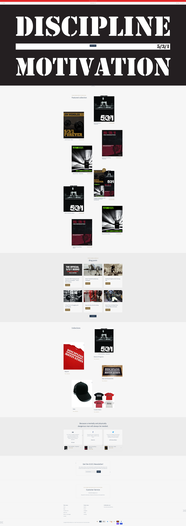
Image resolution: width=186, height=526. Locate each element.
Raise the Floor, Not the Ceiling (92, 305)
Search (85, 507)
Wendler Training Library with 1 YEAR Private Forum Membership (99, 199)
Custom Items (97, 409)
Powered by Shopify (86, 522)
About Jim (65, 512)
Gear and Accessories (107, 378)
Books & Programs (99, 357)
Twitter (85, 512)
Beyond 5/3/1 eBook (106, 233)
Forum (85, 508)
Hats (74, 409)
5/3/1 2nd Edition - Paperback (97, 124)
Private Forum (66, 510)
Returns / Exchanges (67, 514)
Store (64, 507)
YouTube (85, 514)
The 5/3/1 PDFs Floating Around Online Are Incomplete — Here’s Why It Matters (72, 280)
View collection (96, 359)
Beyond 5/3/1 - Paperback (78, 173)
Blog (64, 508)
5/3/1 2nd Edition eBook (69, 213)
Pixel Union (81, 522)
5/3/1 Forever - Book (69, 139)
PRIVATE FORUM (93, 45)
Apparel (67, 371)
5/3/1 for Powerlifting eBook (77, 247)
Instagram (85, 510)
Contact (65, 516)
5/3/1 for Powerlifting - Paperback (106, 158)
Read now (87, 283)
